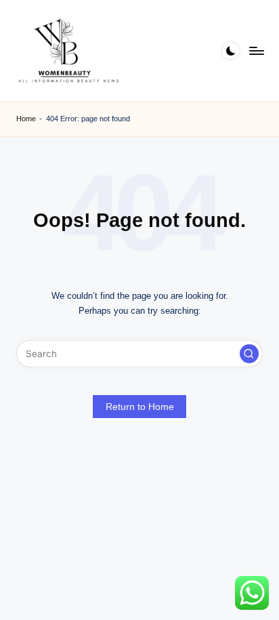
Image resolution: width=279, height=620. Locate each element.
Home (26, 119)
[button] (249, 353)
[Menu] (256, 50)
